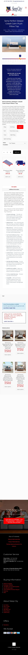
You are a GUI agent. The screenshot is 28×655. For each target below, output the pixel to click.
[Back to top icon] (14, 644)
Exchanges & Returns (8, 585)
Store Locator (6, 606)
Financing (6, 591)
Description (14, 186)
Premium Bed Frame (7, 171)
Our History (6, 605)
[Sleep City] (14, 9)
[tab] (14, 186)
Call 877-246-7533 (8, 321)
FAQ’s (5, 592)
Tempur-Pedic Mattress (14, 541)
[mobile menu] (26, 7)
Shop (9, 30)
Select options (8, 354)
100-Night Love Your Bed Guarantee (11, 586)
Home (5, 30)
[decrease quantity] (4, 152)
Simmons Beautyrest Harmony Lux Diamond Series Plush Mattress (8, 377)
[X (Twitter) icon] (14, 3)
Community (6, 608)
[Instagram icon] (16, 3)
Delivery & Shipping (8, 583)
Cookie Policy (6, 612)
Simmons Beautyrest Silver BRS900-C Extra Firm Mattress (20, 345)
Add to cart (17, 152)
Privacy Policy (7, 611)
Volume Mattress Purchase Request (11, 589)
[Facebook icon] (12, 3)
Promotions (6, 625)
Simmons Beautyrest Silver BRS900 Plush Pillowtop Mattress (7, 345)
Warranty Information (8, 588)
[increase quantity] (10, 152)
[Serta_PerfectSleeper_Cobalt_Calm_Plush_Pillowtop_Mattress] (14, 44)
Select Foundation (5, 143)
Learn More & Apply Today (9, 308)
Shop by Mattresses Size (14, 539)
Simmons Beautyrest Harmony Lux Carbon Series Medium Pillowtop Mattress (20, 379)
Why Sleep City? (7, 609)
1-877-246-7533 (8, 1)
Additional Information (14, 189)
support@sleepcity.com (19, 1)
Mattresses (14, 30)
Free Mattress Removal (20, 171)
